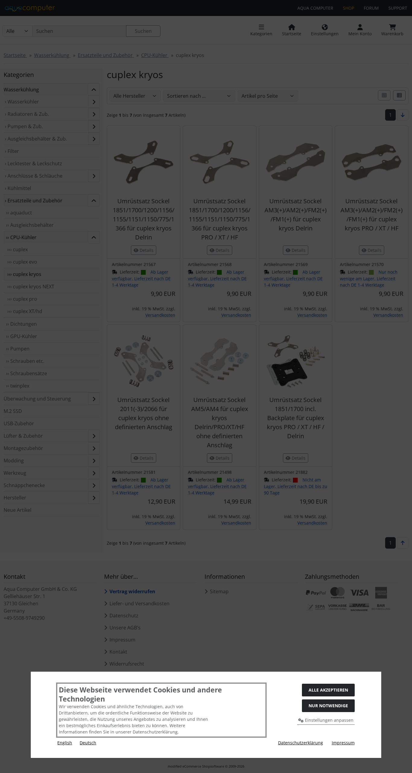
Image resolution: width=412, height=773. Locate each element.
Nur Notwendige (328, 705)
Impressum (343, 743)
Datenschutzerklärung (300, 743)
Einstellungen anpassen (328, 720)
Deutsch (88, 743)
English (64, 743)
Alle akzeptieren (328, 690)
